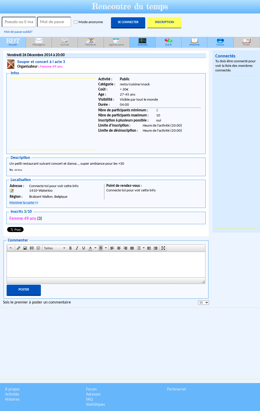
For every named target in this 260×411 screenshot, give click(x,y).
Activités (142, 44)
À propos (12, 389)
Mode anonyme (90, 22)
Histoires (194, 44)
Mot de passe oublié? (18, 32)
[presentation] (11, 248)
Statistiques (95, 405)
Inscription (164, 22)
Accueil (13, 41)
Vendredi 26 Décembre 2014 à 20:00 (36, 55)
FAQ (89, 400)
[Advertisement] (52, 114)
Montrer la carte (23, 203)
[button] (10, 248)
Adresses (93, 394)
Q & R (168, 44)
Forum (220, 44)
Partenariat (176, 389)
